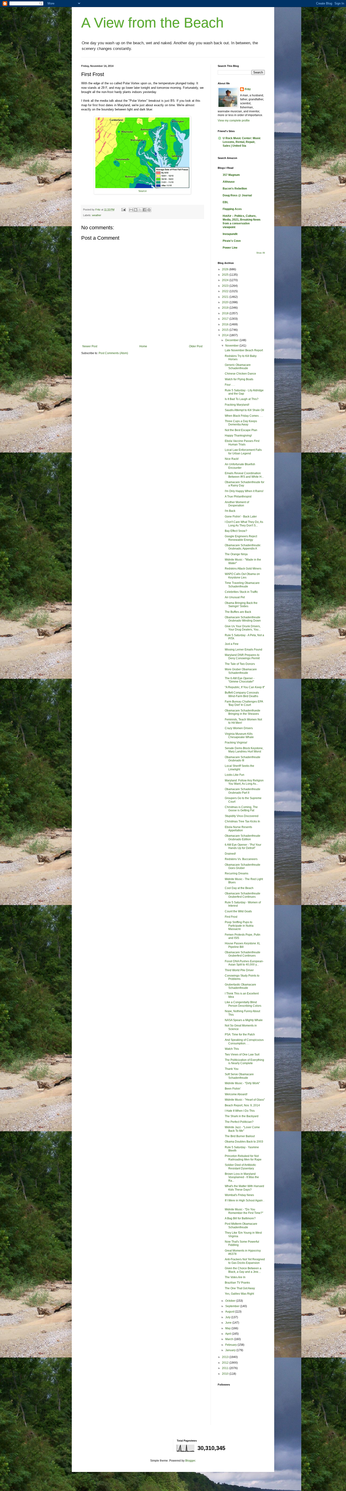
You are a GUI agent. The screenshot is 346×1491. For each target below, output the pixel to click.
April (228, 1333)
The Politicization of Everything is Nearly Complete (244, 1061)
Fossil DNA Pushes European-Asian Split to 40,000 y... (244, 963)
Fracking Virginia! (236, 742)
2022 (225, 291)
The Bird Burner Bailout (240, 1136)
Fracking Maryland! (237, 404)
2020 (225, 302)
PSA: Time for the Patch (240, 1034)
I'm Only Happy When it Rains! (244, 491)
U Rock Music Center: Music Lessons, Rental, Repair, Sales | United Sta (242, 142)
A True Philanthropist (238, 496)
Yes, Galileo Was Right (239, 1293)
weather (96, 215)
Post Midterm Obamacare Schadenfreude (241, 1225)
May (228, 1328)
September (232, 1306)
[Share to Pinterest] (149, 209)
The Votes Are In (235, 1277)
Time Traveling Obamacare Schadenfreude (242, 584)
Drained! (230, 853)
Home (143, 346)
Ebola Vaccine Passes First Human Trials (242, 442)
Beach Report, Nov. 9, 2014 (242, 1105)
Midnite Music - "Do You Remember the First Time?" (244, 1211)
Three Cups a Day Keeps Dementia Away (241, 423)
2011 (225, 1368)
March (229, 1339)
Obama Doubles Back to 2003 (244, 1141)
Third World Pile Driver (239, 970)
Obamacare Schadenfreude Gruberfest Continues (242, 895)
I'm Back (230, 511)
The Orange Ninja (236, 554)
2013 (225, 1357)
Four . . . (230, 384)
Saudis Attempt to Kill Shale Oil (244, 410)
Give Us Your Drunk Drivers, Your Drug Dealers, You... (243, 628)
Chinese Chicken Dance (240, 373)
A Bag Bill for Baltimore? (240, 1218)
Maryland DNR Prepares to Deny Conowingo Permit (242, 656)
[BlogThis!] (135, 209)
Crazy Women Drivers (239, 728)
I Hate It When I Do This (240, 1110)
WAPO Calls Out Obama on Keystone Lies (242, 575)
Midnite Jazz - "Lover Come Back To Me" (242, 1129)
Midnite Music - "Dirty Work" (242, 1083)
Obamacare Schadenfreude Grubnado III (242, 759)
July (228, 1317)
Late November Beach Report (244, 350)
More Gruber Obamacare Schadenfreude (241, 671)
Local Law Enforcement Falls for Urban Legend (243, 451)
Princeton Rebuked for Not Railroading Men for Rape (243, 1157)
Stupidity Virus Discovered (241, 816)
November (232, 345)
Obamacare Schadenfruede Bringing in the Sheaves (242, 712)
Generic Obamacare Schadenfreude (238, 366)
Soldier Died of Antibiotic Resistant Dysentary (240, 1166)
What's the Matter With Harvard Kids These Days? (244, 1187)
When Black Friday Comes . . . (244, 415)
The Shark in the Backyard (241, 1116)
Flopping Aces (232, 209)
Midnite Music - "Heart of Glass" (245, 1099)
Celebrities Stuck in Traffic (241, 592)
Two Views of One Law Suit (242, 1054)
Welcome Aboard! (236, 1094)
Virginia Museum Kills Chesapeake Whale (239, 735)
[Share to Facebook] (144, 209)
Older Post (195, 346)
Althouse (229, 181)
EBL (225, 202)
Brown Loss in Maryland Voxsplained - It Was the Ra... (242, 1177)
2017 (225, 318)
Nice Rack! (232, 459)
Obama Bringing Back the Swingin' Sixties (241, 604)
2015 (225, 329)
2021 (225, 297)
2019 (225, 307)
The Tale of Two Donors (240, 664)
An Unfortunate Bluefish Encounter (240, 466)
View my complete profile (234, 120)
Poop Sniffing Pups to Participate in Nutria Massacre (239, 926)
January (230, 1350)
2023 (225, 285)
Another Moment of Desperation (237, 504)
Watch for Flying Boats (239, 379)
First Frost (231, 916)
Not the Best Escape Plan (241, 430)
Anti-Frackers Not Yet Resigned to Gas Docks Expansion (245, 1261)
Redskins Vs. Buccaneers (241, 859)
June (228, 1322)
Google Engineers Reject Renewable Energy (241, 538)
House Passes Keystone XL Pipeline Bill (242, 945)
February (231, 1344)
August (230, 1311)
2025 (225, 274)
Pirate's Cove (232, 240)
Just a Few (231, 644)
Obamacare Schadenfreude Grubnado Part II (242, 791)
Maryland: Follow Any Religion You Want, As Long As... (244, 782)
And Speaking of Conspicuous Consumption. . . (244, 1041)
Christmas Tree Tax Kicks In (242, 821)
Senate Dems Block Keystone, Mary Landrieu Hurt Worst (244, 750)
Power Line (230, 247)
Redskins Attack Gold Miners (243, 568)
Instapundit (230, 234)
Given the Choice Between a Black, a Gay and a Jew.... (243, 1270)
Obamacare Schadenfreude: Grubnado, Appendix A (243, 547)
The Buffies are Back (238, 612)
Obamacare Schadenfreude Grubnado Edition (242, 837)
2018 (225, 313)
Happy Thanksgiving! (238, 435)
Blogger (190, 1460)
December (232, 340)
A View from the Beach (152, 23)
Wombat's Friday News (239, 1195)
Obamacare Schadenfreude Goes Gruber (242, 866)
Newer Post (89, 346)
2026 (225, 269)
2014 (225, 335)
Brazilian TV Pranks (237, 1282)
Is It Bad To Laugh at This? (241, 399)
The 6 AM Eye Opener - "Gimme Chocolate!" (239, 680)
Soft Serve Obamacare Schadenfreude (239, 1076)
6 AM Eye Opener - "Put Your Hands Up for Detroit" (243, 846)
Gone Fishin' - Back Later (241, 516)
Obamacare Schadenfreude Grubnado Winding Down (243, 619)
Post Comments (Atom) (113, 353)
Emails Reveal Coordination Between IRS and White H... (244, 475)
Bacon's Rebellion (235, 188)
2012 (225, 1362)
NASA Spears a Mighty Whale (244, 1020)
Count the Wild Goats (238, 911)
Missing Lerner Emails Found (243, 649)
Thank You (231, 1069)
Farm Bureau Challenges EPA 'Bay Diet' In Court (244, 703)
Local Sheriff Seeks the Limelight (239, 767)
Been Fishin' (233, 1088)
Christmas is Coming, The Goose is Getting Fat (241, 808)
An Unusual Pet (235, 597)
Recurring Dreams (236, 873)
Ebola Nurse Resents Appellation (238, 828)
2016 (225, 324)
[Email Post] (123, 209)
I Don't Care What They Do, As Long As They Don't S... (244, 523)
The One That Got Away (240, 1288)
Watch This (232, 1049)
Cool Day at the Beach (239, 888)
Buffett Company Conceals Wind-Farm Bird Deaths (242, 694)
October (230, 1300)
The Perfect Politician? (239, 1121)
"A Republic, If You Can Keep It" (245, 687)
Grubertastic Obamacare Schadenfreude (240, 986)
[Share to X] (140, 209)
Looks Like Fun (234, 774)
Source (142, 191)
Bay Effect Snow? (236, 531)
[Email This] (131, 209)
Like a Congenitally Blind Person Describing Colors (243, 1004)
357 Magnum (231, 175)
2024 (225, 280)
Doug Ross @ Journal (237, 195)
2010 (225, 1373)
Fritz (248, 89)
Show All (260, 253)
